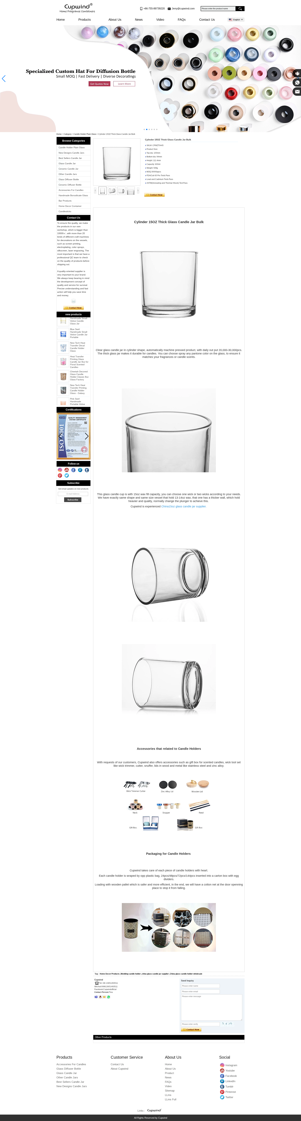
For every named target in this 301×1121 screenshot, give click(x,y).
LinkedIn (222, 1081)
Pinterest (222, 1092)
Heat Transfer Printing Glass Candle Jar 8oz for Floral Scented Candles (79, 350)
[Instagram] (60, 470)
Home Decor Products (110, 974)
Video (160, 19)
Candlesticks (65, 211)
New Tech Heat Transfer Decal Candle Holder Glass (77, 335)
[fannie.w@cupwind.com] (104, 997)
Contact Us (207, 19)
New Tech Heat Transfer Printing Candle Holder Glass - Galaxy (78, 378)
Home (60, 19)
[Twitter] (66, 475)
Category (67, 134)
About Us (114, 19)
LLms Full (170, 1099)
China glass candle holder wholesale (186, 974)
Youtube (222, 1070)
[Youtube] (66, 470)
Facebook (222, 1076)
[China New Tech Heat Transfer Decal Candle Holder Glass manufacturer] (63, 336)
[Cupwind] (77, 8)
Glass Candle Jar (67, 163)
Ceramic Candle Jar (68, 169)
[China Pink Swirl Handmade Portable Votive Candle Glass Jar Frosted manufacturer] (63, 392)
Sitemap (169, 1090)
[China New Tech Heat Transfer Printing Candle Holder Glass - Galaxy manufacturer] (63, 379)
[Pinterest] (60, 475)
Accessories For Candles (71, 190)
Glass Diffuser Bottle (69, 179)
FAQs (182, 19)
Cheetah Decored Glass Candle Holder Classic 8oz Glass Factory (79, 364)
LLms (168, 1095)
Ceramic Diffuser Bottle (70, 184)
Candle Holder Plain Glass (85, 134)
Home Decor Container (70, 206)
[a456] (150, 78)
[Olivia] (73, 301)
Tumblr (222, 1086)
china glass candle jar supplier (155, 974)
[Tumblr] (87, 470)
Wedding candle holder (131, 974)
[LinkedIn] (80, 470)
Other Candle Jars (68, 174)
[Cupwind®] (154, 1111)
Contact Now (73, 308)
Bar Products (65, 200)
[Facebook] (73, 470)
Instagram (222, 1065)
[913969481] (100, 997)
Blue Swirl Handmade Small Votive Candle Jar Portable (78, 322)
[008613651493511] (108, 997)
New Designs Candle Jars (71, 153)
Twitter (222, 1097)
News (139, 19)
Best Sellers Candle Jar (70, 158)
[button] (144, 129)
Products (85, 19)
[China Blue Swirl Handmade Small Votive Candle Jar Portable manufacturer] (63, 323)
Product (169, 1073)
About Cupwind (119, 1068)
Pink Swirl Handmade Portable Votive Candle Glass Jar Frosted (78, 393)
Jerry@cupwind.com (183, 8)
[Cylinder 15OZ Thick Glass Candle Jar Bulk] (116, 162)
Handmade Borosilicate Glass (73, 195)
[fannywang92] (96, 997)
